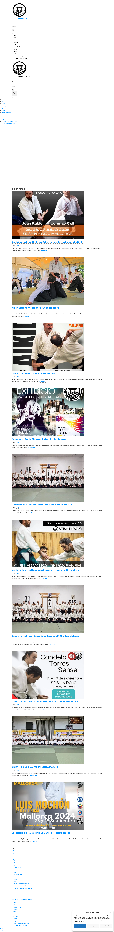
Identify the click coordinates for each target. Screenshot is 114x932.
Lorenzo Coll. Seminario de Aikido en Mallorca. (34, 373)
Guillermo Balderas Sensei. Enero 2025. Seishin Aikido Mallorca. (42, 504)
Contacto (15, 49)
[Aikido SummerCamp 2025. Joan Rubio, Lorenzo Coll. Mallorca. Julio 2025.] (48, 215)
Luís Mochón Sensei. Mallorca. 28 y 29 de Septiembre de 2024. (41, 832)
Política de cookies (92, 929)
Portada (13, 184)
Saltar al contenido (4, 1)
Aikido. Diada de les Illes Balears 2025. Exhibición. (35, 307)
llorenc (17, 245)
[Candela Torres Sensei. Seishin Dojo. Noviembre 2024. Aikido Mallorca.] (48, 609)
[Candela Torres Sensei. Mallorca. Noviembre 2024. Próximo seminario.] (48, 675)
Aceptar (80, 926)
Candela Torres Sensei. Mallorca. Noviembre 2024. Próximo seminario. (45, 701)
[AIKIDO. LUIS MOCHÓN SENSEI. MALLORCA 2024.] (48, 740)
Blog (14, 53)
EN (1, 931)
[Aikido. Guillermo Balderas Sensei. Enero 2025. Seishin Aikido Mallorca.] (48, 543)
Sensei (15, 44)
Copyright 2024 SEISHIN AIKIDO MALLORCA (22, 889)
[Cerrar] (14, 93)
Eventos (15, 51)
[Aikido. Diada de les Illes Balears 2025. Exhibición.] (48, 281)
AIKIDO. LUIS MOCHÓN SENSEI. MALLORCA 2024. (35, 767)
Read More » (44, 250)
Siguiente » (16, 860)
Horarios (15, 42)
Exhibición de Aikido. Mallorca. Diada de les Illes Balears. (39, 439)
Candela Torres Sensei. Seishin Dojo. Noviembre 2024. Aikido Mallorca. (45, 636)
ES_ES (1, 928)
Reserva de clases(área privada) (21, 56)
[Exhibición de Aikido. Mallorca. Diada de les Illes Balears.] (48, 412)
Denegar (93, 926)
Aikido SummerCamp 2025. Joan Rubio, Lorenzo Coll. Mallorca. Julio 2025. (47, 242)
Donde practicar (17, 40)
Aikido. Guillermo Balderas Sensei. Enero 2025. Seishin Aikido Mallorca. (46, 570)
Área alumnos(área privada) (20, 58)
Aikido (14, 37)
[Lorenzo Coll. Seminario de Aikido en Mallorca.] (48, 346)
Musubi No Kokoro (17, 47)
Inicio (14, 35)
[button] (111, 912)
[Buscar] (13, 30)
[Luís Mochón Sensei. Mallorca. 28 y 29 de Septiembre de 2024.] (48, 806)
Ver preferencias (106, 926)
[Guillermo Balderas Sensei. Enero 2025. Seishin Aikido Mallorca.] (48, 478)
